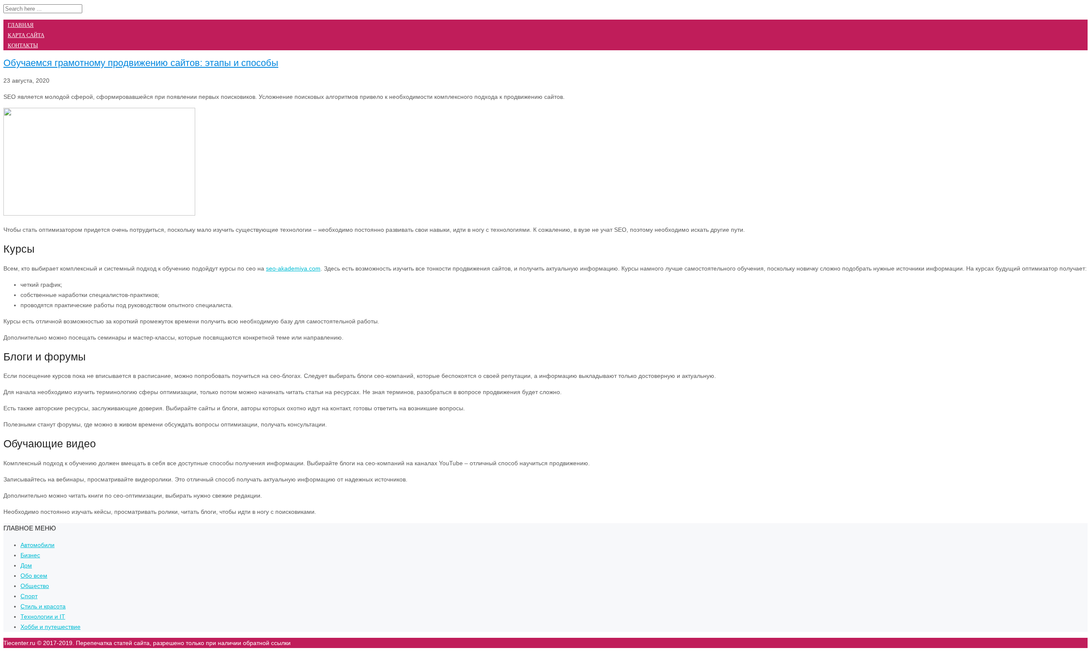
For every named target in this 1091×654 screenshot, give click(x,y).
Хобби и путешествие (50, 626)
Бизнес (30, 555)
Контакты (23, 45)
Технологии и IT (42, 616)
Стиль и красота (43, 606)
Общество (34, 585)
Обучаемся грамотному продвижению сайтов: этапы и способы (140, 63)
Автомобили (37, 545)
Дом (26, 565)
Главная (21, 25)
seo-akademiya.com (293, 268)
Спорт (29, 596)
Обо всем (33, 575)
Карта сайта (26, 35)
